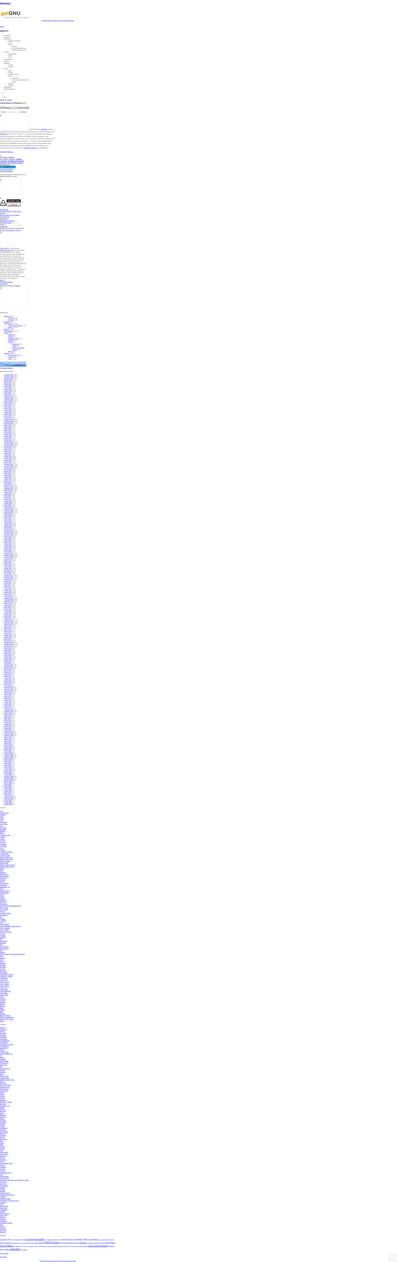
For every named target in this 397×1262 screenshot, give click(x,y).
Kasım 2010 (8, 726)
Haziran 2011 (8, 713)
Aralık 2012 (8, 680)
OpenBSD (3, 1037)
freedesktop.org (28, 1243)
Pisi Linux (3, 1083)
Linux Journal (4, 986)
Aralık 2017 (8, 568)
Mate (1, 1008)
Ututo (2, 1204)
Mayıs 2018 (8, 559)
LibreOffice (4, 973)
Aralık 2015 (8, 613)
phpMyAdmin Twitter (7, 1080)
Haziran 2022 (8, 468)
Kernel (2, 961)
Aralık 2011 (8, 702)
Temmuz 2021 (9, 488)
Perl (1, 1067)
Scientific (3, 1122)
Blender (2, 831)
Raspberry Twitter (6, 1102)
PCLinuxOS (4, 1063)
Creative (2, 850)
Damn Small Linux (6, 857)
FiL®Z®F (3, 1257)
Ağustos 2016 (8, 598)
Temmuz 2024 (9, 421)
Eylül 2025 (7, 395)
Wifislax (2, 1217)
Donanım (7, 37)
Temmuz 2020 (9, 510)
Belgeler (7, 63)
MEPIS (2, 1010)
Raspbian (3, 1104)
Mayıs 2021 (8, 492)
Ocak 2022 (7, 477)
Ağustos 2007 (8, 797)
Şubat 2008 (8, 787)
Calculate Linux (5, 835)
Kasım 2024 (8, 414)
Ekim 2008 (7, 772)
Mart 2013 (7, 674)
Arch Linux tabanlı (14, 1239)
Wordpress (3, 1221)
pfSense (2, 1070)
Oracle (2, 1050)
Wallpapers (7, 87)
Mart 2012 (7, 696)
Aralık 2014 (8, 635)
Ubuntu (2, 1191)
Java (1, 950)
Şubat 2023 (8, 453)
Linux (10, 42)
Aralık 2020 (8, 501)
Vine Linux (3, 1208)
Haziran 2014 (8, 646)
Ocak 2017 (7, 588)
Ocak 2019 (7, 544)
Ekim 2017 (7, 572)
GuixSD (2, 937)
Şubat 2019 (8, 542)
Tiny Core (3, 1184)
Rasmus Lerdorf (34, 1246)
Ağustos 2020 (8, 508)
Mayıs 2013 (8, 670)
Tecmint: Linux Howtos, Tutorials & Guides (14, 1180)
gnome (41, 1243)
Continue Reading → (7, 152)
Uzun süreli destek (97, 1245)
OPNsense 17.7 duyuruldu (14, 107)
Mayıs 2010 (8, 737)
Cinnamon (3, 846)
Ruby (2, 1113)
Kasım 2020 (8, 503)
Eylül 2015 (7, 618)
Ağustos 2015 (8, 620)
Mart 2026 (7, 384)
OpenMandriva (5, 1041)
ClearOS (3, 843)
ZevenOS (3, 1230)
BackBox (3, 829)
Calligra (2, 837)
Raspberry (3, 1100)
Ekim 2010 (7, 728)
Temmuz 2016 (9, 600)
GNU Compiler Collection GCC (10, 926)
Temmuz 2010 (9, 733)
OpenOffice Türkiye (6, 1044)
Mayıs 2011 (8, 715)
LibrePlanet (4, 978)
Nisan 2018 (8, 561)
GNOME (3, 921)
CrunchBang (4, 854)
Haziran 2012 (8, 691)
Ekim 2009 (7, 750)
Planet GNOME (5, 1085)
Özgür (6, 1249)
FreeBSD (3, 900)
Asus (1, 826)
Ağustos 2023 (8, 442)
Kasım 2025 (8, 391)
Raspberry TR (4, 1106)
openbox (21, 1246)
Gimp (10, 70)
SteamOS (3, 1160)
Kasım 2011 (8, 704)
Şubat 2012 (8, 698)
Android (2, 815)
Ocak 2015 (7, 633)
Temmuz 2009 (9, 756)
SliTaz (2, 1143)
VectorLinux (4, 1206)
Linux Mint (3, 993)
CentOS (2, 841)
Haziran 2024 (8, 423)
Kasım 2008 (8, 771)
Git (1, 917)
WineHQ (3, 1219)
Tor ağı (69, 1246)
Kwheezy (3, 967)
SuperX (2, 1165)
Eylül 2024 (7, 417)
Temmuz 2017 (9, 577)
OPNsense (4, 134)
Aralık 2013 (8, 657)
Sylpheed (3, 1167)
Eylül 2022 (7, 462)
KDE (2, 960)
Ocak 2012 (7, 700)
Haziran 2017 (8, 579)
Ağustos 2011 (8, 709)
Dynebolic (3, 885)
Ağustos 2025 (8, 397)
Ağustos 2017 (8, 575)
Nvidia (2, 1031)
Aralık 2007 (8, 791)
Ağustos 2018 (8, 553)
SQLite (2, 1158)
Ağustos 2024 (8, 419)
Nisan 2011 (8, 717)
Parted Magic (4, 1061)
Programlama (8, 59)
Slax (1, 1141)
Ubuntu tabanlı (79, 1246)
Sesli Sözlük (4, 1132)
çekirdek (14, 1249)
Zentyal (2, 1227)
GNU (2, 922)
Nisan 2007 (8, 800)
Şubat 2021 (8, 497)
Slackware (3, 1139)
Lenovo (2, 969)
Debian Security (5, 861)
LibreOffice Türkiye (6, 974)
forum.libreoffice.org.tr (19, 48)
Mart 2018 (7, 562)
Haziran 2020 (8, 512)
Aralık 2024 (8, 412)
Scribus (2, 1124)
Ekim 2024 (7, 416)
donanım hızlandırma (103, 1239)
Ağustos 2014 (8, 642)
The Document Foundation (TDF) (57, 1246)
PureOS (2, 1096)
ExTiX (2, 896)
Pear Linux (3, 1065)
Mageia (2, 1004)
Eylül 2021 (7, 484)
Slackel (2, 1137)
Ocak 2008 (7, 789)
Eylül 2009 (7, 752)
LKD (2, 997)
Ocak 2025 (7, 410)
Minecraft (15, 78)
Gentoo (2, 911)
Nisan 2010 (8, 739)
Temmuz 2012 (9, 689)
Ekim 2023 (7, 438)
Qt (1, 1055)
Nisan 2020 (8, 516)
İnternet (6, 61)
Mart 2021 (7, 495)
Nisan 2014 (8, 650)
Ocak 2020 (7, 522)
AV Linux (3, 828)
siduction (3, 1135)
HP (1, 939)
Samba (2, 1119)
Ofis (9, 57)
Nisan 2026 (8, 382)
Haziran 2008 (8, 780)
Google (2, 934)
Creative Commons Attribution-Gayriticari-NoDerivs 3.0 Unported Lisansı (12, 161)
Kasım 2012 (8, 681)
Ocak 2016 (7, 611)
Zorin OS (3, 1232)
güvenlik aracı (89, 1243)
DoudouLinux (4, 876)
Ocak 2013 (7, 678)
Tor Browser (4, 1186)
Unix (85, 1246)
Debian (14, 46)
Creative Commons (6, 852)
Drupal (2, 882)
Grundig (2, 935)
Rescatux (3, 1111)
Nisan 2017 (8, 583)
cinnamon (55, 1239)
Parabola (3, 1059)
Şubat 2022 (8, 475)
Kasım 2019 (8, 525)
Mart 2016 (7, 607)
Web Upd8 (3, 1215)
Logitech (3, 999)
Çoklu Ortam (12, 54)
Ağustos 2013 (8, 665)
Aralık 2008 (8, 769)
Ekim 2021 (7, 482)
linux (10, 1245)
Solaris (2, 1147)
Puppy (2, 1095)
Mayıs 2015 (8, 626)
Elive (1, 889)
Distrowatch (4, 874)
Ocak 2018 (7, 566)
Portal (14, 81)
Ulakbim (3, 1197)
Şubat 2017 (8, 587)
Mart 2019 (7, 540)
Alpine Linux (4, 813)
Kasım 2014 (8, 637)
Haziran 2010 (8, 735)
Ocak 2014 (7, 655)
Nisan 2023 (8, 449)
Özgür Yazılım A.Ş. (6, 1054)
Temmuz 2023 (9, 443)
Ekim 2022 (7, 460)
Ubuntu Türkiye (5, 1193)
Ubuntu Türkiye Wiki (7, 1195)
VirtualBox (3, 1210)
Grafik (10, 55)
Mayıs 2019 (8, 536)
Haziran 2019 (8, 535)
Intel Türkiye (4, 947)
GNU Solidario (5, 928)
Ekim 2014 (7, 639)
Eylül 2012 (7, 685)
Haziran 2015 (8, 624)
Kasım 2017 (8, 570)
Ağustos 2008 (8, 776)
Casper (2, 839)
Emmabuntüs (4, 893)
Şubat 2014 (8, 653)
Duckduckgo (4, 883)
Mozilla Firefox (5, 1015)
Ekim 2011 (7, 706)
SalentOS (3, 1115)
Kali (1, 956)
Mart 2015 (7, 629)
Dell (1, 870)
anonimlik (3, 1239)
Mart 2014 (7, 652)
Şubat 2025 (8, 408)
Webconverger (5, 1213)
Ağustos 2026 (8, 375)
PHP (1, 1074)
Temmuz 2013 (9, 667)
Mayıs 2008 (8, 782)
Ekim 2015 (7, 616)
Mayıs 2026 (8, 380)
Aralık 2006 (8, 802)
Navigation (5, 3)
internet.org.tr (4, 948)
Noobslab (3, 1033)
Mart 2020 (7, 518)
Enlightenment (5, 891)
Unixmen (3, 1202)
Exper (2, 895)
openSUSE (3, 1048)
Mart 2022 (7, 473)
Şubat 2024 (8, 430)
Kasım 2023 (8, 436)
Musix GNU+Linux (6, 1019)
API (8, 1240)
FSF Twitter (4, 909)
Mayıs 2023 (8, 447)
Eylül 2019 (7, 529)
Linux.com (3, 980)
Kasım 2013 (8, 659)
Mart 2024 (7, 429)
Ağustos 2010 (8, 732)
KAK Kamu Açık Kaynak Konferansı (12, 954)
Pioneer (2, 1081)
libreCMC (3, 971)
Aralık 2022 (8, 456)
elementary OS (5, 887)
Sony (1, 1150)
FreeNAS (3, 902)
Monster (2, 1014)
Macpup (2, 1002)
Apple (2, 818)
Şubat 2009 (8, 765)
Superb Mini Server (6, 1163)
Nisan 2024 (8, 427)
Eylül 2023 (7, 440)
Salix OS (3, 1117)
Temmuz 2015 (9, 622)
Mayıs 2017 (8, 581)
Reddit (2, 1108)
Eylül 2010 (7, 730)
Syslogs (2, 1169)
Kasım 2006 (8, 804)
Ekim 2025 (7, 393)
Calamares (49, 1239)
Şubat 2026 (8, 386)
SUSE (2, 1161)
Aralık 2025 (8, 390)
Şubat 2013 (8, 676)
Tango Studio (4, 1176)
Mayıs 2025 (8, 403)
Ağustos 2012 (8, 687)
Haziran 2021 (8, 490)
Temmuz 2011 (8, 711)
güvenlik (44, 129)
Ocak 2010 (7, 745)
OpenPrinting (4, 1046)
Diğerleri (11, 85)
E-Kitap (10, 65)
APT (1, 820)
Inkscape (3, 943)
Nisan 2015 (8, 627)
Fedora (2, 898)
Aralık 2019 (8, 523)
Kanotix (2, 958)
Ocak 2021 (7, 499)
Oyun (10, 76)
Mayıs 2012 (8, 693)
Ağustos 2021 (8, 486)
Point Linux (4, 1091)
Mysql (2, 1021)
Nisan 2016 (8, 605)
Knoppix (3, 963)
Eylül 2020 (7, 507)
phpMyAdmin (4, 1078)
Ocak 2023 (7, 455)
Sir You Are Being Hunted (20, 80)
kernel (3, 1245)
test (47, 1246)
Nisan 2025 (8, 404)
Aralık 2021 (8, 479)
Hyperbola (3, 941)
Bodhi (2, 833)
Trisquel (2, 1189)
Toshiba (2, 1187)
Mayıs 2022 (8, 469)
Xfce (1, 1225)
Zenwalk (3, 1228)
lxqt (14, 1246)
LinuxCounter (4, 982)
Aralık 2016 (8, 590)
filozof (4, 112)
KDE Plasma (110, 1243)
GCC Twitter (4, 930)
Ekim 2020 (7, 505)
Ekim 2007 (7, 793)
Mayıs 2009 (8, 759)
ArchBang (3, 822)
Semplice (3, 1130)
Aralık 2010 (8, 724)
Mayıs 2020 (8, 514)
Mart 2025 (7, 406)
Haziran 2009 (8, 758)
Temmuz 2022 (9, 466)
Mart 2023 (7, 451)
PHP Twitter (4, 1076)
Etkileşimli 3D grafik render (17, 1243)
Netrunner (3, 1029)
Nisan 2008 (8, 784)
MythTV (3, 1028)
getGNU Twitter (5, 913)
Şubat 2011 (7, 720)
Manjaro (2, 1006)
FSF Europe (4, 908)
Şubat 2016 (8, 609)
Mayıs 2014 (8, 648)
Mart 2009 (7, 763)
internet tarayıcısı (98, 1243)
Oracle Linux (4, 1052)
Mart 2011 (7, 719)
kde (103, 1243)
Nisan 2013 (8, 672)
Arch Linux (4, 824)
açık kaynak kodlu (35, 1239)
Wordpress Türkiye (6, 1223)
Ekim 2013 (7, 661)
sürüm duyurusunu (30, 148)
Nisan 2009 (8, 761)
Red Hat (2, 1109)
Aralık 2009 (8, 746)
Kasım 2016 (8, 592)
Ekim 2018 (7, 549)
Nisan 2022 (8, 471)
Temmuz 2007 (9, 799)
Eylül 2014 (7, 640)
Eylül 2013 (7, 663)
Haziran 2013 (8, 668)
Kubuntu (3, 965)
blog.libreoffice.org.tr (19, 50)
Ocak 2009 (7, 767)
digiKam (3, 872)
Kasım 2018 (8, 548)
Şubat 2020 (8, 520)
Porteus (2, 1093)
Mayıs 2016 (8, 603)
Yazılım (6, 52)
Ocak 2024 (7, 432)
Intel (1, 945)
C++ (46, 1239)
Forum (10, 44)
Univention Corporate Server (9, 1200)
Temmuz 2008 (9, 778)
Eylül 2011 (7, 707)
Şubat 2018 (8, 564)
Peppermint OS (5, 1068)
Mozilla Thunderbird (7, 1017)
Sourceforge (4, 1152)
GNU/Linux (7, 39)
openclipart (3, 1039)
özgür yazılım (23, 1249)
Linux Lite (3, 988)
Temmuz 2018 (9, 555)
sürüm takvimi (42, 1246)
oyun (25, 1246)
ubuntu (72, 1246)
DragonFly (3, 878)
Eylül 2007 (7, 795)
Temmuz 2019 (9, 533)
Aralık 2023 (8, 434)
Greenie (2, 919)
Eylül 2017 (7, 574)
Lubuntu (3, 1001)
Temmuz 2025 (9, 399)
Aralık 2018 (8, 546)
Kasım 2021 (8, 481)
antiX (2, 816)
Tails (1, 1174)
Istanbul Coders (13, 74)
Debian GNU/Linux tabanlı (87, 1239)
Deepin (2, 869)
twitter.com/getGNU (6, 250)
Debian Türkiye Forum (7, 865)
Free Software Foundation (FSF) (10, 906)
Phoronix (3, 1072)
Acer (1, 811)
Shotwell (3, 1134)
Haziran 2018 (8, 557)
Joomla (2, 952)
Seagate (2, 1126)
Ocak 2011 (7, 722)
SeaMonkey (4, 1128)
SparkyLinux (4, 1154)
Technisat (3, 1182)
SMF (1, 1145)
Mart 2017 (7, 585)
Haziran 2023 (8, 445)
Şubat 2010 (8, 743)
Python (10, 72)
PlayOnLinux (4, 1089)
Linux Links (4, 989)
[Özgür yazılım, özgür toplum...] (15, 18)
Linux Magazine (5, 991)
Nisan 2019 (8, 538)
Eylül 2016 (7, 596)
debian (59, 1239)
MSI (1, 1012)
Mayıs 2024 (8, 425)
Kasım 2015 (8, 614)
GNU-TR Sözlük (5, 932)
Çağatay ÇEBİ (5, 856)
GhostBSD (3, 915)
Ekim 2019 (7, 527)
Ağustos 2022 (8, 464)
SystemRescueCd (5, 1173)
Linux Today (4, 995)
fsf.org (2, 280)
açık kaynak (23, 1239)
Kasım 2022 (8, 458)
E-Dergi (10, 67)
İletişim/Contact (9, 89)
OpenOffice (4, 1042)
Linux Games (4, 984)
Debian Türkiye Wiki (7, 867)
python (28, 1246)
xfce (2, 1249)
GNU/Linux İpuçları (14, 41)
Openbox (3, 1035)
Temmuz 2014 (9, 644)
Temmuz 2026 (9, 376)
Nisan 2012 (8, 694)
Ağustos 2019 (8, 531)
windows (111, 1246)
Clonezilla (3, 844)
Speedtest (3, 1156)
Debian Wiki (4, 863)
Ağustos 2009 (8, 754)
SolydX (2, 1148)
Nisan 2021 (8, 494)
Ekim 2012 (7, 683)
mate (17, 1246)
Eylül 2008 (7, 774)
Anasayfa (7, 35)
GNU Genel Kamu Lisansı (68, 1243)
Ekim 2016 (7, 594)
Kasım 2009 (8, 748)
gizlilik (35, 1243)
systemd (2, 1171)
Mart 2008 (7, 785)
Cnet (1, 848)
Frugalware (3, 904)
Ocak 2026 (7, 388)
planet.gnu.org (4, 1087)
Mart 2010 (7, 741)
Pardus (2, 1057)
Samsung (3, 1121)
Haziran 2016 (8, 601)
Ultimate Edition (5, 1199)
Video (6, 68)
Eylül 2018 (7, 551)
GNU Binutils (4, 924)
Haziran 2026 (8, 378)
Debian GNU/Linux (6, 859)
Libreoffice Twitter (6, 976)
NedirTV (11, 83)
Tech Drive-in (4, 1178)
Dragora (2, 880)
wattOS (2, 1212)
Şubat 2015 (8, 631)
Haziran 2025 (8, 401)
